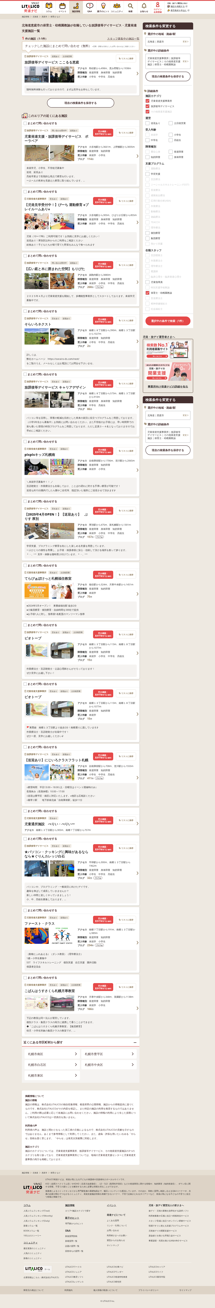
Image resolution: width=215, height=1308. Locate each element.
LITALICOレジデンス (74, 1281)
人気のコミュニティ (33, 1253)
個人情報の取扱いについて (105, 1290)
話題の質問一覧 (72, 1246)
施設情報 (70, 1205)
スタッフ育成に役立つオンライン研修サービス (170, 1220)
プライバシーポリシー (148, 1290)
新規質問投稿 (71, 1236)
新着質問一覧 (71, 1241)
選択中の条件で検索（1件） (168, 321)
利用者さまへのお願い (117, 1235)
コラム (27, 1205)
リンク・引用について (117, 1225)
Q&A (68, 1230)
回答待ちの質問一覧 (74, 1251)
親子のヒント (72, 1217)
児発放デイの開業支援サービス (163, 1230)
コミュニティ (31, 1242)
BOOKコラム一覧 (31, 1230)
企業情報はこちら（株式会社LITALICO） (42, 1277)
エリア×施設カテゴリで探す (78, 1210)
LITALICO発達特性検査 (117, 1276)
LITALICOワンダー (115, 1271)
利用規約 (68, 1290)
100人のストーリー (32, 1235)
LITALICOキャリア (157, 1266)
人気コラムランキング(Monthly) (38, 1215)
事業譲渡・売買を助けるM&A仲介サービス (168, 1240)
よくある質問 (113, 1220)
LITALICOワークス (73, 1266)
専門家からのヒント (74, 1223)
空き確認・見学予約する (103, 132)
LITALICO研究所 (114, 1281)
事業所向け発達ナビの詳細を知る (168, 386)
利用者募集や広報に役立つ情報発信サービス (169, 1215)
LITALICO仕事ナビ (115, 1266)
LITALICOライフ (156, 1271)
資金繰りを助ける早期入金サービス (165, 1235)
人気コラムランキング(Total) (37, 1210)
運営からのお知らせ (116, 1240)
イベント (111, 1205)
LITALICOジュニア (73, 1271)
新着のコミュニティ (33, 1258)
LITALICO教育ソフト (74, 1276)
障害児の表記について (34, 1290)
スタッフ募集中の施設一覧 (123, 38)
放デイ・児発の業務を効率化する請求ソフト (169, 1210)
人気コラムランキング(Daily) (37, 1220)
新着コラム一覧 (31, 1225)
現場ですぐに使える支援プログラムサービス (169, 1225)
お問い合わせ (113, 1230)
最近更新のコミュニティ (35, 1248)
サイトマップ (113, 1245)
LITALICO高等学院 (157, 1276)
